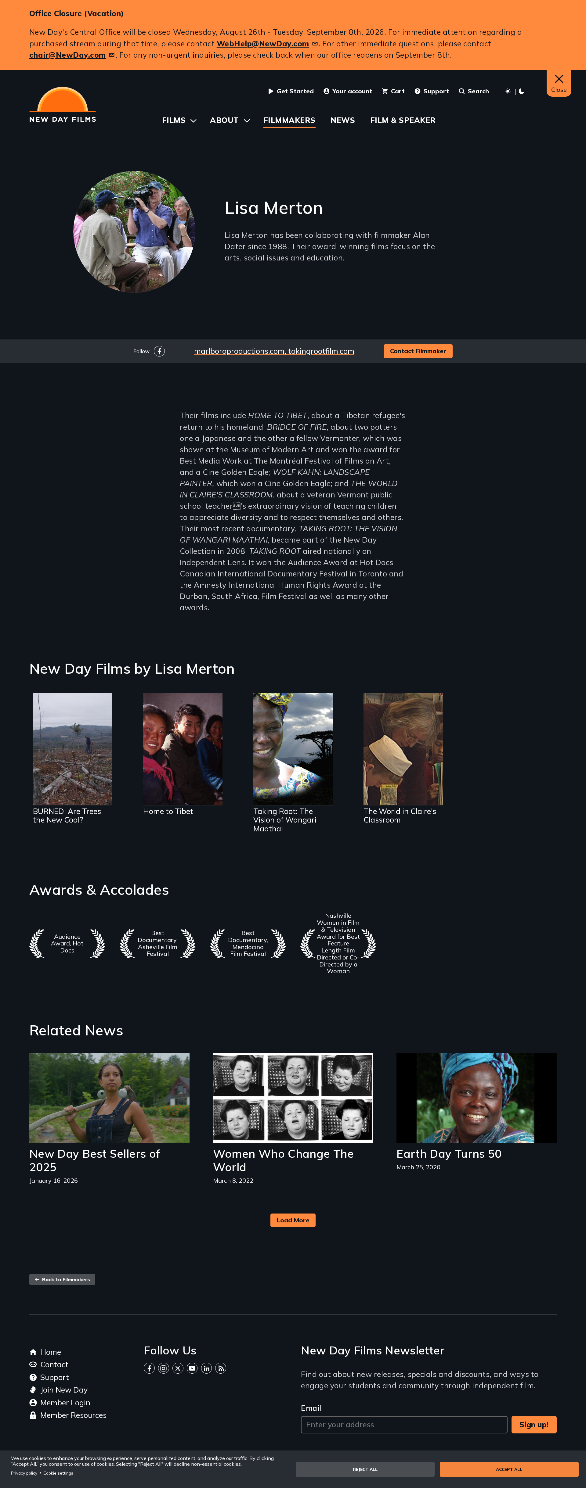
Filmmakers (289, 120)
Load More (293, 1220)
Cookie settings (58, 1472)
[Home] (62, 104)
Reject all (365, 1469)
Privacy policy (24, 1472)
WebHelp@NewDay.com (263, 43)
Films (174, 120)
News (343, 120)
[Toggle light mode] (515, 91)
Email (311, 1408)
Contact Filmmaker (418, 351)
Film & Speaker (403, 120)
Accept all (509, 1469)
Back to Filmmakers (65, 1279)
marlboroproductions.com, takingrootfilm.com (274, 351)
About (224, 120)
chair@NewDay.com (67, 54)
